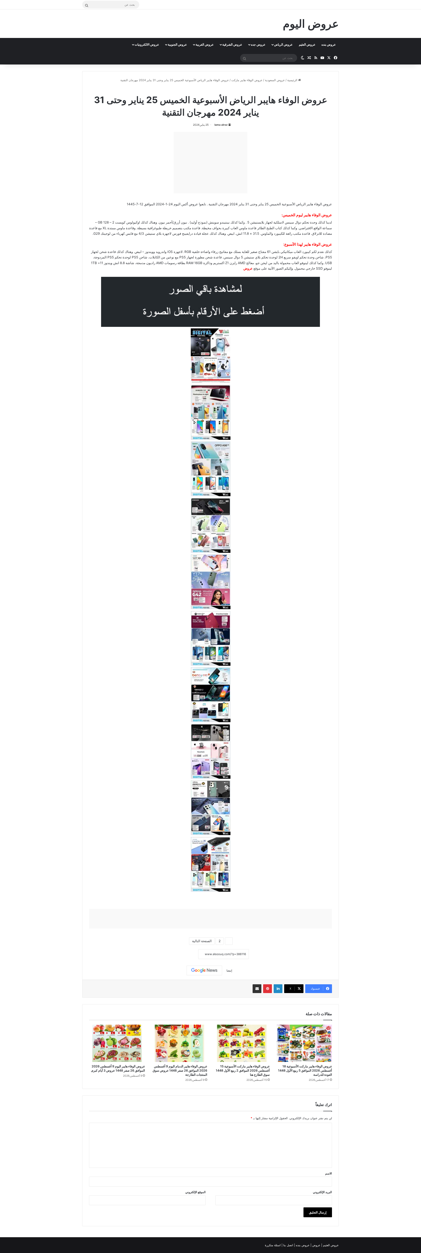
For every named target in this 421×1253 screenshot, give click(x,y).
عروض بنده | (302, 1245)
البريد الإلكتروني (322, 1192)
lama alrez (221, 124)
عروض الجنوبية (177, 44)
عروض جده (258, 44)
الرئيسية (292, 80)
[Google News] (204, 970)
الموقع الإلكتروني (195, 1192)
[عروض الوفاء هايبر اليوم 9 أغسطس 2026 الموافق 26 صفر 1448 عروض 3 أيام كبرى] (117, 1043)
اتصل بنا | (288, 1245)
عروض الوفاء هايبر (318, 215)
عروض (248, 268)
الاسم (328, 1173)
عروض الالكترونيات (147, 44)
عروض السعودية (275, 80)
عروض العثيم (307, 44)
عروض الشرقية (232, 44)
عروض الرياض (283, 44)
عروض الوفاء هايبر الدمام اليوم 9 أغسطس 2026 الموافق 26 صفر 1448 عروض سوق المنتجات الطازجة (180, 1070)
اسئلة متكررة (273, 1245)
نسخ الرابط (185, 954)
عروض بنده (328, 44)
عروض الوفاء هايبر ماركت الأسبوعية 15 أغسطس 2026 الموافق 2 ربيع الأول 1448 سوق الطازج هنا (243, 1070)
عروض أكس (189, 204)
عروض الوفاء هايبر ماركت (246, 80)
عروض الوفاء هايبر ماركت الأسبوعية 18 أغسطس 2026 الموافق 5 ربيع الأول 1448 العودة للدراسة (305, 1070)
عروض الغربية (205, 44)
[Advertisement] (210, 162)
